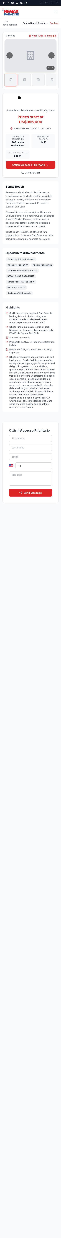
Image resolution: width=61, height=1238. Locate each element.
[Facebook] (4, 3)
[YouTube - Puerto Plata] (17, 3)
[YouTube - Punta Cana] (12, 3)
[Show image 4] (52, 80)
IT (57, 3)
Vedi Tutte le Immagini (44, 35)
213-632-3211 (32, 172)
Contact (54, 23)
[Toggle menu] (55, 12)
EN (41, 3)
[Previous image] (9, 55)
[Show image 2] (24, 80)
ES (46, 3)
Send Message (33, 492)
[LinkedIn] (21, 3)
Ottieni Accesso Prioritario (28, 164)
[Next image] (51, 55)
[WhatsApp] (25, 3)
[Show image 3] (38, 80)
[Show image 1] (10, 79)
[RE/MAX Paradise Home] (10, 12)
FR (52, 3)
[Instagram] (8, 3)
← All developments (10, 23)
